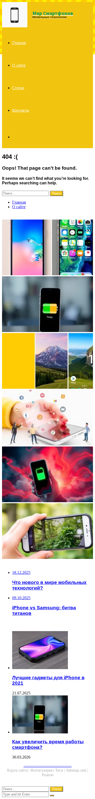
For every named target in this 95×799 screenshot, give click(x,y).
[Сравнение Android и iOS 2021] (47, 248)
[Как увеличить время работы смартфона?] (47, 304)
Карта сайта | (18, 770)
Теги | (60, 770)
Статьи (18, 88)
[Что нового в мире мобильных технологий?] (47, 418)
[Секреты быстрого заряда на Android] (47, 474)
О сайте (19, 65)
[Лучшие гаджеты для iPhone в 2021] (52, 650)
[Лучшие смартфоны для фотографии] (47, 531)
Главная (19, 43)
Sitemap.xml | (77, 770)
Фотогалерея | (42, 770)
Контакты (20, 110)
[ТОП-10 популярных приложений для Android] (47, 361)
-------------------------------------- (48, 766)
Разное (47, 775)
